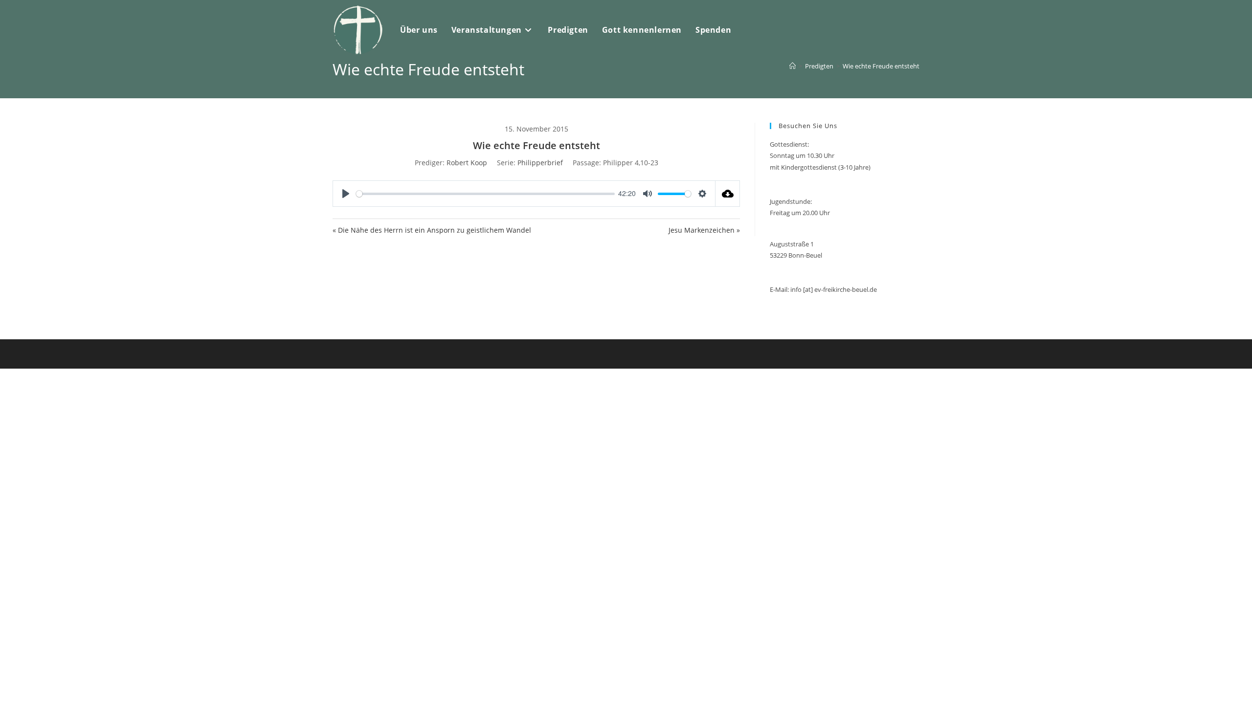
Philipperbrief (540, 162)
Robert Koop (467, 162)
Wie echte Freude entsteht (881, 66)
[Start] (792, 66)
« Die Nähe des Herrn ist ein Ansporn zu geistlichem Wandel (432, 230)
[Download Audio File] (727, 193)
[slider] (485, 193)
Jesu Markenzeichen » (704, 230)
